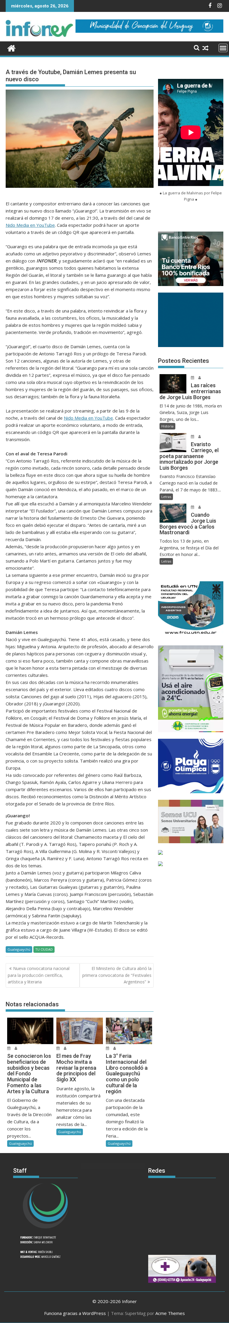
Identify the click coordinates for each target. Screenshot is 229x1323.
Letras (166, 496)
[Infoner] (11, 47)
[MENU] (223, 48)
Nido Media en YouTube (30, 225)
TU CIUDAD (44, 949)
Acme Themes (170, 1313)
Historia (167, 426)
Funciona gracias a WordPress (75, 1313)
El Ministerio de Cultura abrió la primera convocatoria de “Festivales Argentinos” (116, 975)
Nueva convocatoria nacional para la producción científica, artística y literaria (38, 975)
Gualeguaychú (18, 949)
